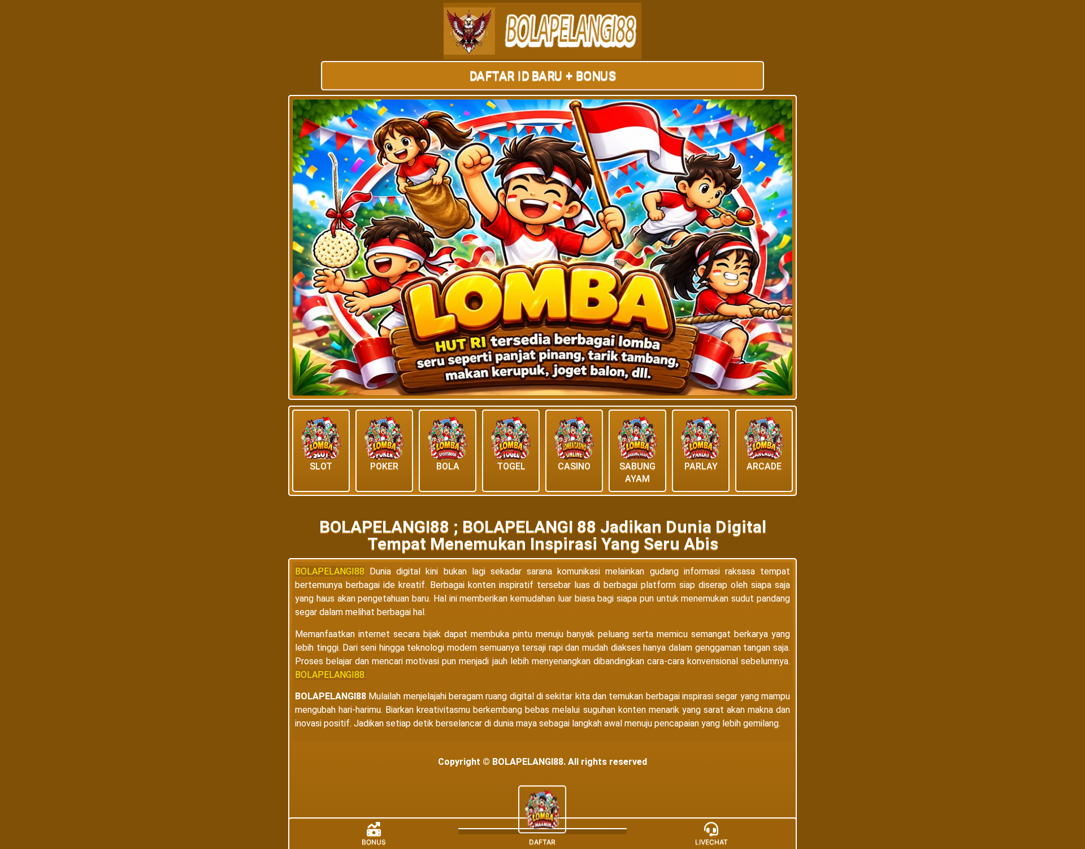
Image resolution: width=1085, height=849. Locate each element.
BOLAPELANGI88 (329, 571)
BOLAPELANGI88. (330, 674)
